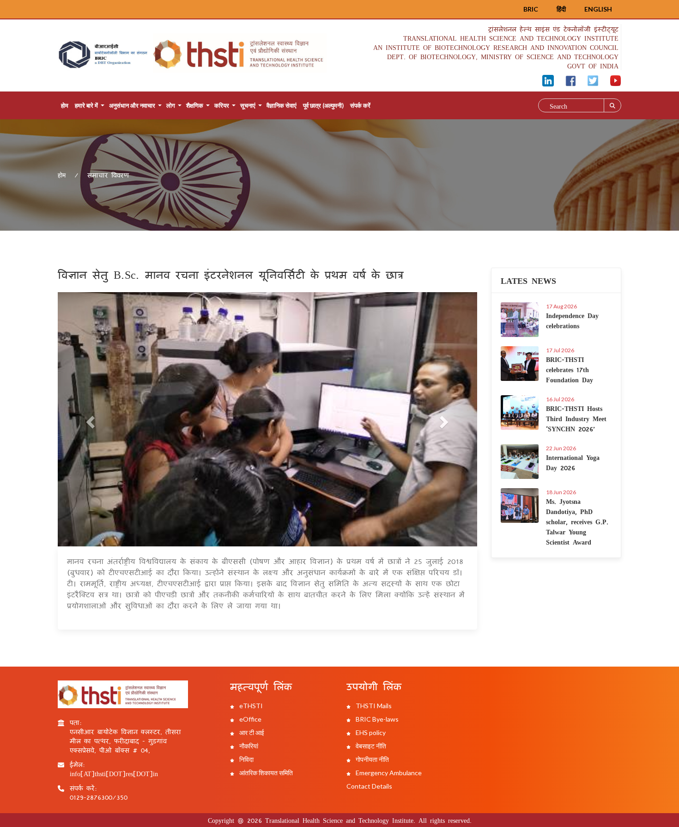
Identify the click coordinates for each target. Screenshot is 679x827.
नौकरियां (248, 746)
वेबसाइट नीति (370, 746)
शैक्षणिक (194, 105)
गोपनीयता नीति (371, 759)
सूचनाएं (247, 105)
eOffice (249, 719)
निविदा (246, 759)
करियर (221, 105)
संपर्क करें (360, 105)
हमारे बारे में (86, 105)
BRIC (530, 9)
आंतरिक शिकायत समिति (265, 773)
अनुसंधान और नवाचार (132, 105)
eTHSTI (250, 706)
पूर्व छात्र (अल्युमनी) (323, 105)
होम (64, 105)
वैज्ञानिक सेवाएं (282, 105)
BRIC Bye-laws (376, 719)
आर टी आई (251, 732)
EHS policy (370, 732)
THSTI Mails (373, 706)
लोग (170, 105)
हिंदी (561, 9)
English (598, 9)
